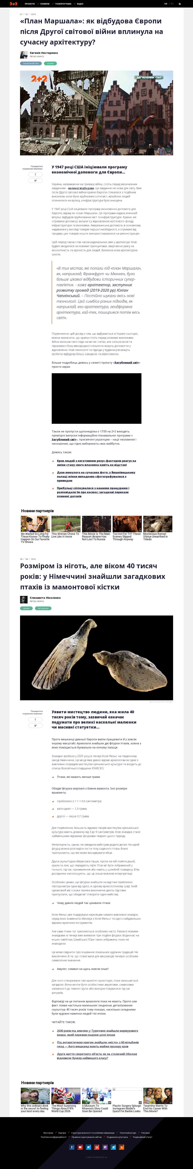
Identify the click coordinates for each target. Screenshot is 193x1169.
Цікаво (50, 63)
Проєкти (30, 4)
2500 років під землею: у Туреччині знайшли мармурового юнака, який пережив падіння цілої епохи (97, 1033)
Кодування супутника (117, 1137)
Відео (80, 4)
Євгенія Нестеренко (44, 53)
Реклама (145, 1132)
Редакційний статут (142, 1137)
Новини (44, 4)
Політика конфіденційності (53, 1137)
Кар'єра (62, 1132)
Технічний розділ (128, 1132)
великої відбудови (81, 188)
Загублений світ (31, 63)
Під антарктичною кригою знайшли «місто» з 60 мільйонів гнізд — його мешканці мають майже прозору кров (98, 1044)
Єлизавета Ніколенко (45, 598)
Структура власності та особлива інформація (92, 1132)
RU (172, 4)
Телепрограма (63, 4)
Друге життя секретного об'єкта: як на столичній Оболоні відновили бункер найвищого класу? (97, 1056)
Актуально (43, 608)
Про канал (48, 1132)
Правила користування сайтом (87, 1137)
